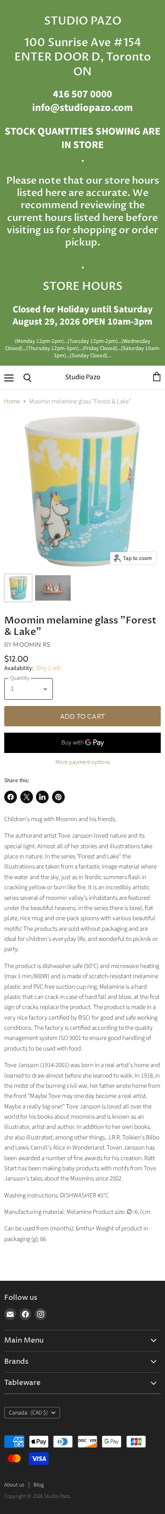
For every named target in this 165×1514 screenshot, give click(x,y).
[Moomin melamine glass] (18, 587)
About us (14, 1485)
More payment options (82, 762)
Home (12, 401)
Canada (28, 1413)
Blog (38, 1485)
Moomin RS (31, 644)
